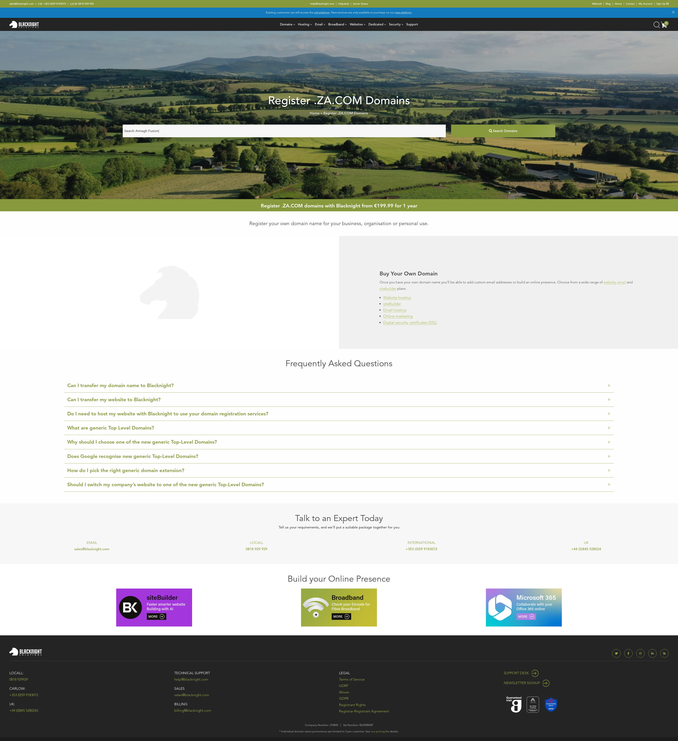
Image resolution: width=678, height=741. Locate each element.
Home (315, 113)
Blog (608, 3)
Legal (344, 673)
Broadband (336, 24)
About (618, 3)
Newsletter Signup (522, 683)
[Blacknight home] (24, 24)
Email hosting (394, 310)
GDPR (344, 698)
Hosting (303, 24)
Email (319, 24)
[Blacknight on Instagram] (641, 653)
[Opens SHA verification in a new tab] (551, 704)
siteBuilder (392, 303)
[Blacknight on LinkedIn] (653, 653)
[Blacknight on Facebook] (629, 653)
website (609, 282)
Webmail (597, 3)
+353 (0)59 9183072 (54, 3)
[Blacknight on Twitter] (617, 653)
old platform (322, 12)
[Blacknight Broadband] (339, 607)
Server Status (360, 3)
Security (395, 24)
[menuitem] (286, 24)
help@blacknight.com (322, 3)
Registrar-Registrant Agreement (364, 711)
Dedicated (375, 24)
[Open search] (656, 24)
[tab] (339, 385)
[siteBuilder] (154, 607)
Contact (630, 3)
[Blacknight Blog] (664, 653)
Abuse (344, 692)
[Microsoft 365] (524, 607)
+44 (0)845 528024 (586, 549)
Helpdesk (343, 3)
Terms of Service (352, 679)
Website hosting (397, 297)
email (621, 282)
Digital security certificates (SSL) (410, 322)
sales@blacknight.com (21, 3)
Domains (286, 24)
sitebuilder (388, 288)
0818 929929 (18, 679)
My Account (645, 3)
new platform (403, 12)
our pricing (378, 731)
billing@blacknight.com (192, 710)
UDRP (343, 686)
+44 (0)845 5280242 (23, 710)
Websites (356, 24)
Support (412, 24)
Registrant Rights (352, 705)
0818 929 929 (86, 3)
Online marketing (398, 316)
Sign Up (661, 3)
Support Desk (517, 673)
